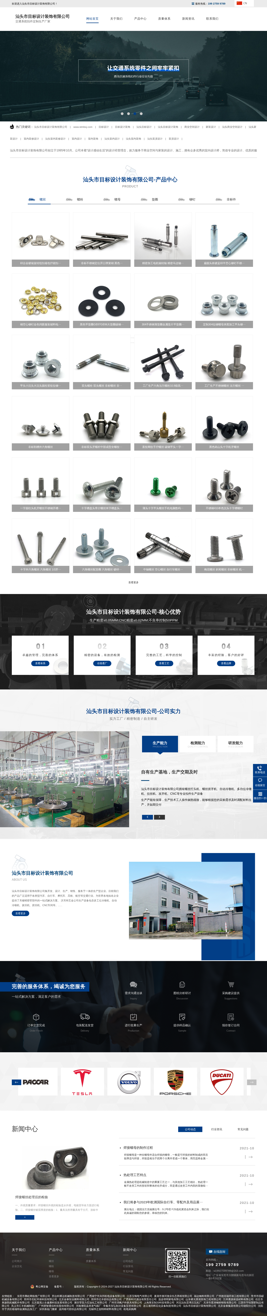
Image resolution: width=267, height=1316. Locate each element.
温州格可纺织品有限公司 (73, 1309)
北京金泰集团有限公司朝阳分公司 (237, 1305)
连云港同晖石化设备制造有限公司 (162, 1305)
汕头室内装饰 (133, 138)
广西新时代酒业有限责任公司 (140, 1299)
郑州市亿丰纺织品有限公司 (106, 1299)
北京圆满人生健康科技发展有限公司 (52, 1302)
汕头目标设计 (144, 126)
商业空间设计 (192, 126)
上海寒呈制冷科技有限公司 (159, 1302)
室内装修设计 (31, 138)
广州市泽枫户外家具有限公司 (125, 1302)
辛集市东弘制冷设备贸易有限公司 (122, 1305)
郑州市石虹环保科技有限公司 (40, 1299)
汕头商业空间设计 (232, 126)
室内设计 (77, 138)
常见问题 (243, 1129)
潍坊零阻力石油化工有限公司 (90, 1302)
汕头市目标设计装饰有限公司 (50, 126)
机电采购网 (130, 1309)
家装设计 (211, 126)
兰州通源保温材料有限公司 (238, 1299)
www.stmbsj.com (82, 126)
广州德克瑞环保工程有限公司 (232, 1296)
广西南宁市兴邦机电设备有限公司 (106, 1296)
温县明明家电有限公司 (171, 1299)
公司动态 (190, 1129)
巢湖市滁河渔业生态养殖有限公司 (173, 1296)
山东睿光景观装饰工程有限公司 (203, 1299)
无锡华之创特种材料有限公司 (105, 1309)
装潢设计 (174, 138)
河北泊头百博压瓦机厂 (189, 1302)
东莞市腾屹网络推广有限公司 (33, 1296)
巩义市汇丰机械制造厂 (24, 1305)
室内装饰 (93, 138)
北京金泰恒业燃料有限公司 (74, 1299)
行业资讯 (216, 1129)
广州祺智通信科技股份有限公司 (56, 1305)
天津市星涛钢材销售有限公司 (219, 1302)
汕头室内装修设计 (55, 138)
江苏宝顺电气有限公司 (139, 1296)
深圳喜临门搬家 (48, 1309)
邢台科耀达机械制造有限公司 (68, 1296)
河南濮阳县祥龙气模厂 (88, 1305)
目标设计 (104, 126)
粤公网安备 (41, 1286)
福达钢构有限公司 (204, 1296)
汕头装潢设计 (155, 138)
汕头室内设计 (112, 138)
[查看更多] (133, 340)
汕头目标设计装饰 (168, 126)
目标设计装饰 (122, 126)
